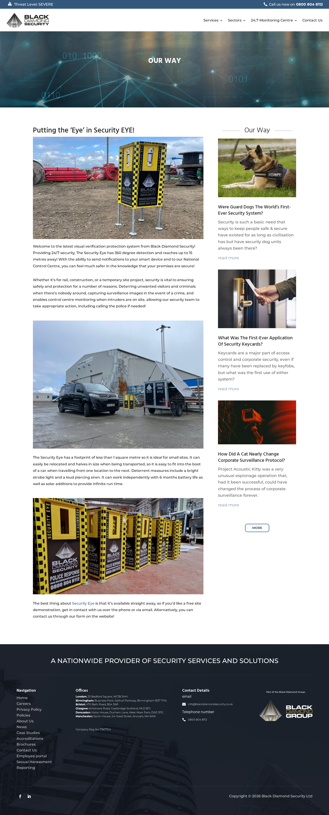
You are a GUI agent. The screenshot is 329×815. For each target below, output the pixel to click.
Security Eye (83, 603)
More (257, 528)
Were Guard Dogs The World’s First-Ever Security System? (254, 210)
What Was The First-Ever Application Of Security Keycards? (255, 341)
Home (22, 697)
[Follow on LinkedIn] (29, 796)
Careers (24, 703)
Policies (23, 715)
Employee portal (32, 756)
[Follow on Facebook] (20, 796)
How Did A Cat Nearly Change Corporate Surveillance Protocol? (251, 457)
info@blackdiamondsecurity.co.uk (210, 704)
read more (228, 257)
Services (210, 20)
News (22, 727)
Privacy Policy (29, 709)
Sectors (234, 20)
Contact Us (312, 20)
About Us (25, 721)
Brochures (26, 744)
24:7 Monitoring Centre (272, 20)
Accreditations (30, 738)
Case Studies (28, 732)
